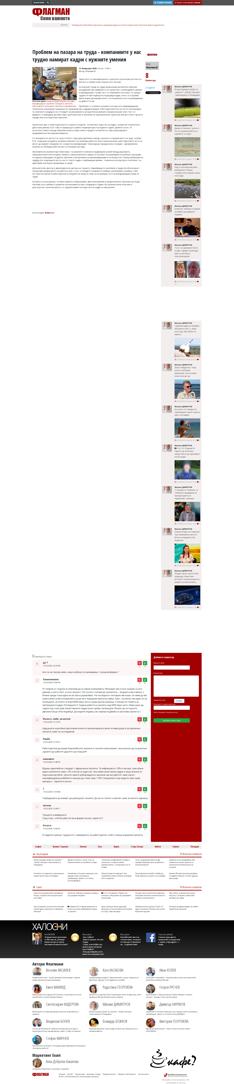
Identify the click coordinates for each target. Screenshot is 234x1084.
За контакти (143, 1074)
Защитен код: (159, 700)
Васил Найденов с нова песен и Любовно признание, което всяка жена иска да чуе (185, 371)
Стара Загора (137, 846)
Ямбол (158, 846)
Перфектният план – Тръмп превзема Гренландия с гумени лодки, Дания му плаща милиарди (56, 978)
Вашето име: (159, 663)
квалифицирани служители (43, 104)
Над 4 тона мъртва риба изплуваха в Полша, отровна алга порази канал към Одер (187, 171)
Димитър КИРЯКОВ (172, 1004)
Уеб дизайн (166, 1080)
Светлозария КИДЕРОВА (62, 1004)
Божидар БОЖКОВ (115, 1021)
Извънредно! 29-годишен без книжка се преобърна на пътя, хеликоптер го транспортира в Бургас (57, 995)
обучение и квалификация (65, 106)
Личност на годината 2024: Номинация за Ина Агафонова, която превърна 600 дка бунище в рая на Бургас (115, 995)
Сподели (150, 87)
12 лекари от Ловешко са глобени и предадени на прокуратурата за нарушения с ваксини (186, 494)
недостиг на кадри (66, 101)
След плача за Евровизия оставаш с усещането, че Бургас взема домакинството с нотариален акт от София (115, 863)
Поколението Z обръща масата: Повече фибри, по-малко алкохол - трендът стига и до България (169, 995)
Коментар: (158, 673)
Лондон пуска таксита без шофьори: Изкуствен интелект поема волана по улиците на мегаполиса (187, 577)
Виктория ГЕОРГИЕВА (173, 1021)
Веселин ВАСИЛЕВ (58, 970)
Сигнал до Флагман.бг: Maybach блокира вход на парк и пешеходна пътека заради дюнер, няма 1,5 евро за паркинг (56, 1030)
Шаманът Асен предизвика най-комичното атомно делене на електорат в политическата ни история (182, 863)
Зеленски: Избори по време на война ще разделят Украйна (187, 212)
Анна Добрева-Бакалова (62, 1061)
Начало (62, 1074)
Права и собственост (127, 1074)
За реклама (80, 1074)
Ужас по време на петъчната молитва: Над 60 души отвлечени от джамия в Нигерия (49, 909)
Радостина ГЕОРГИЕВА (118, 987)
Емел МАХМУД (55, 987)
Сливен (175, 846)
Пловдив (195, 846)
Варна (116, 846)
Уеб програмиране (178, 1080)
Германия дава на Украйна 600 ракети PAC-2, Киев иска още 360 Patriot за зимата (187, 330)
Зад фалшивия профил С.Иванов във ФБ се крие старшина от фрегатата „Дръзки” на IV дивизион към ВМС (114, 978)
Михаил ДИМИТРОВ (116, 1004)
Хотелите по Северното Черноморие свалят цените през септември (187, 412)
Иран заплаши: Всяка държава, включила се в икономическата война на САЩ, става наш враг (116, 909)
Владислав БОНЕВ (58, 1021)
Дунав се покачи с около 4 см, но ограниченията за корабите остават (187, 131)
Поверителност (109, 1074)
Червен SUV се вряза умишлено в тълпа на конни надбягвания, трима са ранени (82, 909)
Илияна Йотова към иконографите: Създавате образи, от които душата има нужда (183, 875)
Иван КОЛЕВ (167, 970)
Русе (100, 846)
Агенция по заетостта (63, 104)
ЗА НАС (70, 1074)
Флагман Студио (94, 1074)
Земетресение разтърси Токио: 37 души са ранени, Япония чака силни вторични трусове (150, 909)
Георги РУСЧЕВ (169, 987)
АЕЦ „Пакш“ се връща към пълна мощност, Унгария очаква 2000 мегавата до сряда (182, 895)
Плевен (83, 846)
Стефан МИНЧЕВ (57, 1038)
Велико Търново (60, 846)
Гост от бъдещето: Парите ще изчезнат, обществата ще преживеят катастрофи (187, 452)
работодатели (38, 106)
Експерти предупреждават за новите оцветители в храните (183, 907)
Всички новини (192, 854)
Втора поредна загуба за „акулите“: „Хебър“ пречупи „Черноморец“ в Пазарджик (187, 92)
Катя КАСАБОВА (113, 970)
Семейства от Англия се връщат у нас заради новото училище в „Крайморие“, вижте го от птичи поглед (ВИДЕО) (83, 877)
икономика (49, 106)
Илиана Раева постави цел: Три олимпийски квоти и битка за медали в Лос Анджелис (187, 536)
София (38, 846)
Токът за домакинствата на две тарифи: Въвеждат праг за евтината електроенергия (187, 252)
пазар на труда (53, 101)
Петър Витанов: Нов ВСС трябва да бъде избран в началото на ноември (150, 874)
